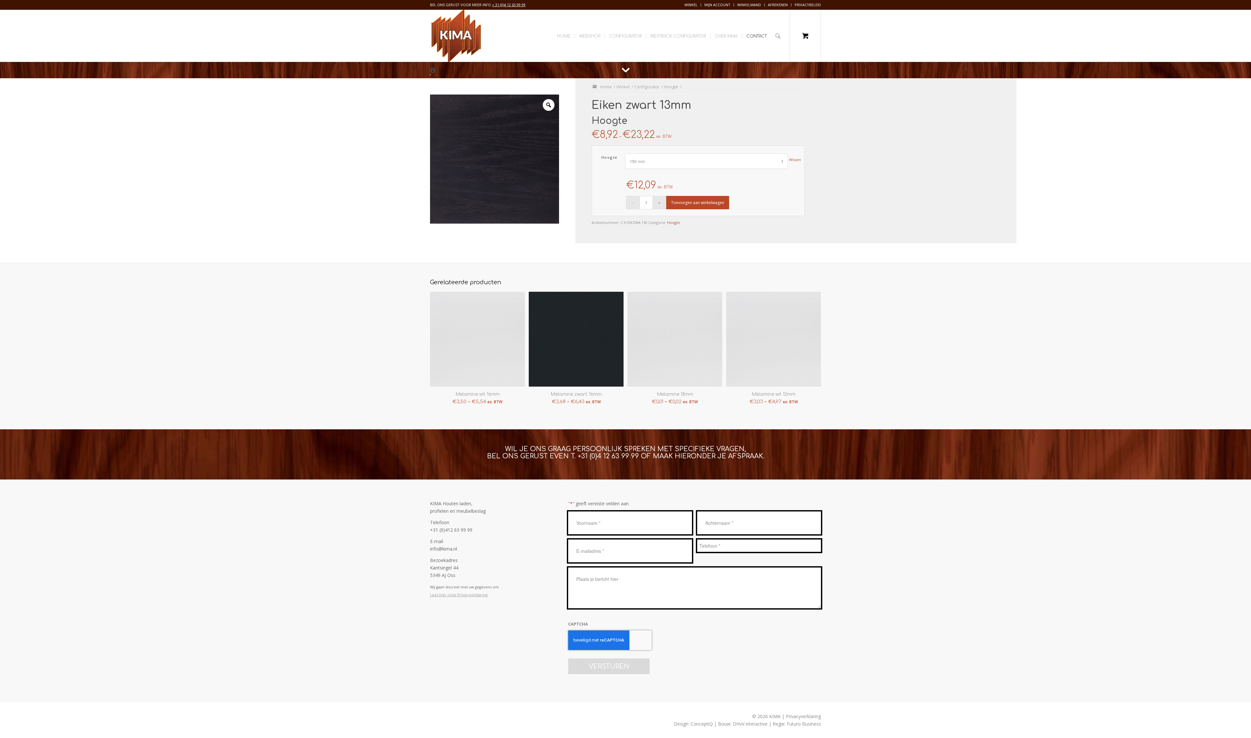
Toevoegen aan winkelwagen (697, 202)
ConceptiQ (702, 724)
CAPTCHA (578, 624)
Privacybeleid (808, 4)
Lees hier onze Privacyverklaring (459, 594)
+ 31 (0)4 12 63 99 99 (508, 4)
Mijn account (717, 4)
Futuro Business (804, 724)
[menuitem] (691, 5)
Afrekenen (778, 4)
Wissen (795, 159)
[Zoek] (778, 36)
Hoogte (609, 157)
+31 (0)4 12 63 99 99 (608, 456)
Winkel (690, 4)
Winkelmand (749, 4)
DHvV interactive (750, 724)
